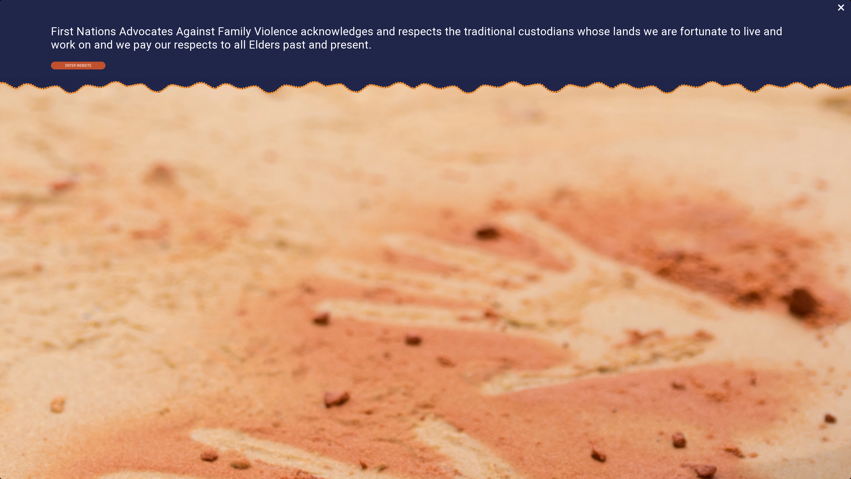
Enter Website (78, 65)
